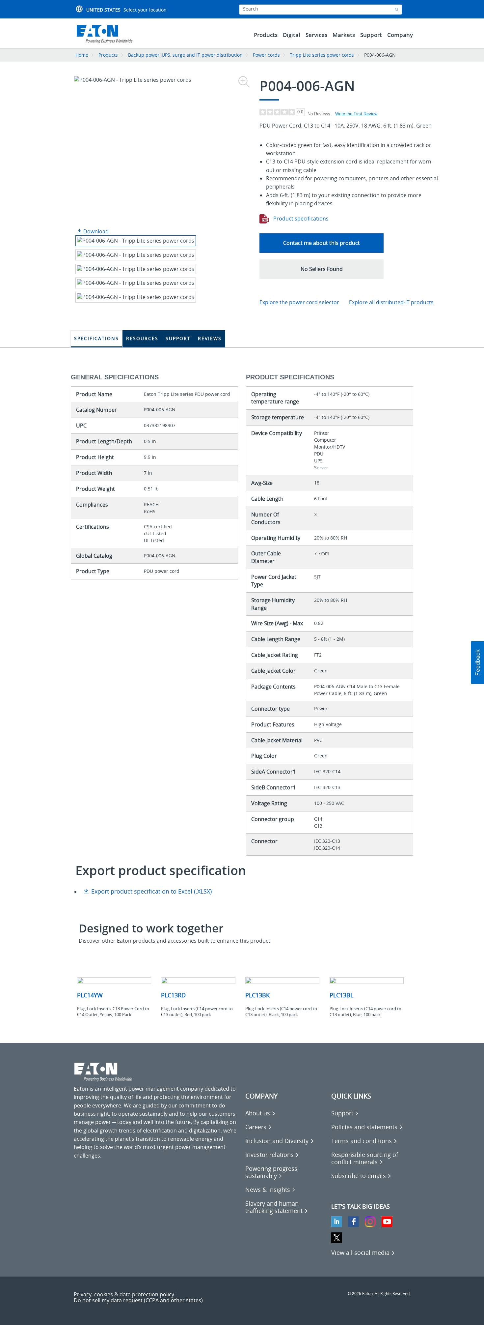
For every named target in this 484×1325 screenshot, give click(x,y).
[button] (321, 269)
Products (108, 55)
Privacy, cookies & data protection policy (124, 1294)
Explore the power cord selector (299, 302)
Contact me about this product (321, 243)
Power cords (266, 55)
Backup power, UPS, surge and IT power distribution (185, 55)
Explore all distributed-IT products (391, 302)
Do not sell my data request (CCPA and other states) (138, 1300)
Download (95, 231)
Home (81, 55)
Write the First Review (356, 113)
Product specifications (300, 218)
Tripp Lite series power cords (322, 55)
